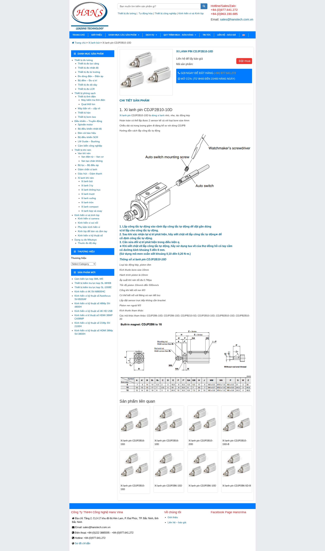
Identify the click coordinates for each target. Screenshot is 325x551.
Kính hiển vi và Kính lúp (191, 13)
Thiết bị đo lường (127, 13)
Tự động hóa (146, 13)
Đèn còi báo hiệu (87, 133)
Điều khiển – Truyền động (88, 121)
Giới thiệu (96, 35)
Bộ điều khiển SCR (88, 137)
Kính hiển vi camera (88, 218)
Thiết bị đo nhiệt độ (88, 67)
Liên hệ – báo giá (226, 35)
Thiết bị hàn (84, 112)
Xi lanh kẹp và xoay (91, 211)
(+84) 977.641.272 (225, 73)
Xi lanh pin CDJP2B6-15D (168, 485)
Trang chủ (78, 35)
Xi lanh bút (94, 42)
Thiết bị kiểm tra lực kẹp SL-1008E (93, 287)
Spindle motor (85, 124)
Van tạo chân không (92, 161)
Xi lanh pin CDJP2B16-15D (133, 442)
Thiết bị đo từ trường (89, 72)
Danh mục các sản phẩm (122, 35)
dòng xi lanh (158, 115)
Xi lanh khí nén (86, 177)
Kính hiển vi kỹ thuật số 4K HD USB (93, 311)
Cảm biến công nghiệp (90, 145)
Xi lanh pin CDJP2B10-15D (133, 487)
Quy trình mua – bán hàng (178, 35)
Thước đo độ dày (87, 243)
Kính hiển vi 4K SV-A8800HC (89, 291)
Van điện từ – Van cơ (92, 156)
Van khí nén (84, 153)
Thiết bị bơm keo (87, 117)
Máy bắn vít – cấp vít (89, 108)
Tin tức (207, 35)
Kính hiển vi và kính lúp (86, 215)
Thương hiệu (78, 258)
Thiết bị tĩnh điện (87, 96)
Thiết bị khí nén (82, 150)
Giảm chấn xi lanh (87, 169)
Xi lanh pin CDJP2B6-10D (202, 485)
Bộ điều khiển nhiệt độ (90, 128)
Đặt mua (244, 61)
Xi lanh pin (125, 115)
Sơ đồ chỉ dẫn (82, 543)
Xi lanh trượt (87, 194)
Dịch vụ (150, 35)
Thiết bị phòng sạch (85, 93)
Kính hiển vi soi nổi (88, 222)
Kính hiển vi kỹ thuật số (90, 235)
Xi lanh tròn (87, 202)
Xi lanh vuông (88, 198)
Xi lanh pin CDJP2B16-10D (167, 442)
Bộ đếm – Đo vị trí (87, 80)
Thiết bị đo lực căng (88, 63)
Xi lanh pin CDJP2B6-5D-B (236, 485)
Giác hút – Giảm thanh (90, 173)
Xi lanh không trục (91, 189)
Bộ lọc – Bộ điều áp (88, 165)
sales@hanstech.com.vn (236, 19)
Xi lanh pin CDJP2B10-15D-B (234, 442)
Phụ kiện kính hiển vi (89, 227)
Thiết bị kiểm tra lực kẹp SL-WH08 (92, 283)
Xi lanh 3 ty (87, 185)
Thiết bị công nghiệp (165, 13)
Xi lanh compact (89, 206)
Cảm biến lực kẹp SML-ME (88, 278)
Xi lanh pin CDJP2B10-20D (201, 442)
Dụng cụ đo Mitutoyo (85, 239)
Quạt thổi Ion (88, 104)
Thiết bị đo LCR (86, 89)
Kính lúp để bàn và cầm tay (92, 231)
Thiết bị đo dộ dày (87, 84)
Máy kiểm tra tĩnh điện (93, 100)
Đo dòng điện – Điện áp (90, 76)
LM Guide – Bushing (89, 141)
